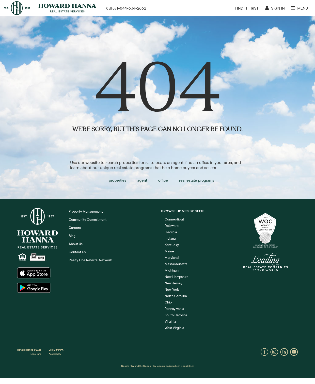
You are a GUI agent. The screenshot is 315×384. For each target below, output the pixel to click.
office (163, 180)
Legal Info (36, 354)
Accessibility (55, 354)
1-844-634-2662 (131, 8)
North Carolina (176, 296)
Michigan (172, 270)
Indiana (170, 238)
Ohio (168, 302)
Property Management (86, 211)
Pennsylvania (174, 308)
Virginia (170, 321)
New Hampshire (177, 276)
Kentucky (172, 245)
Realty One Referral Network (90, 260)
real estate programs (196, 180)
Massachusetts (176, 264)
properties (117, 180)
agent (142, 180)
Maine (169, 251)
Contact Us (77, 252)
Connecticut (174, 219)
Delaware (172, 225)
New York (172, 289)
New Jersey (173, 283)
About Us (75, 244)
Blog (72, 235)
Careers (75, 227)
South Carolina (176, 315)
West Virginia (174, 328)
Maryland (172, 257)
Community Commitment (88, 219)
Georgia (171, 232)
